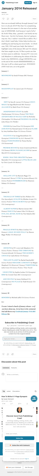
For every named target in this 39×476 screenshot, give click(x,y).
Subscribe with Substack (21, 445)
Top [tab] (4, 391)
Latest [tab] (9, 391)
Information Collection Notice (25, 451)
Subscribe (28, 2)
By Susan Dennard (8, 399)
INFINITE (7, 248)
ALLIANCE (6, 107)
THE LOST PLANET (11, 260)
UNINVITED (7, 272)
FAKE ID (10, 211)
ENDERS (6, 126)
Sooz (10, 401)
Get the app (29, 467)
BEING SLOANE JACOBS (19, 150)
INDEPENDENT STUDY (12, 111)
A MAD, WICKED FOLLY (16, 232)
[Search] (35, 391)
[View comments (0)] (8, 19)
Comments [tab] (6, 368)
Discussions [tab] (16, 391)
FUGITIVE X (8, 136)
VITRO (18, 178)
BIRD (3, 275)
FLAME (34, 129)
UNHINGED (14, 138)
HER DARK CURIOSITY (21, 262)
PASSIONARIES (13, 141)
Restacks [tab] (14, 368)
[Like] (3, 19)
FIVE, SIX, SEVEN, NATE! (11, 214)
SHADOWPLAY (7, 89)
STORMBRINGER (18, 181)
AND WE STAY (8, 279)
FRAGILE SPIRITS (10, 229)
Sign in (35, 2)
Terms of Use (30, 449)
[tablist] (10, 368)
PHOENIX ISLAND (28, 119)
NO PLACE (16, 282)
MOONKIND (6, 75)
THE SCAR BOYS (18, 202)
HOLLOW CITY (9, 176)
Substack (10, 472)
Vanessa (4, 12)
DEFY (6, 102)
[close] (33, 407)
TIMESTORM (30, 265)
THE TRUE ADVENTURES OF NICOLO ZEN (18, 115)
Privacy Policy (20, 453)
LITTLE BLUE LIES (29, 160)
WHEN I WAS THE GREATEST (14, 157)
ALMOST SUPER (9, 209)
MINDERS (5, 297)
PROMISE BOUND (10, 148)
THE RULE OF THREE (11, 196)
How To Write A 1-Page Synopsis (14, 396)
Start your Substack (14, 467)
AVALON (17, 199)
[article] (19, 400)
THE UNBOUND (25, 250)
